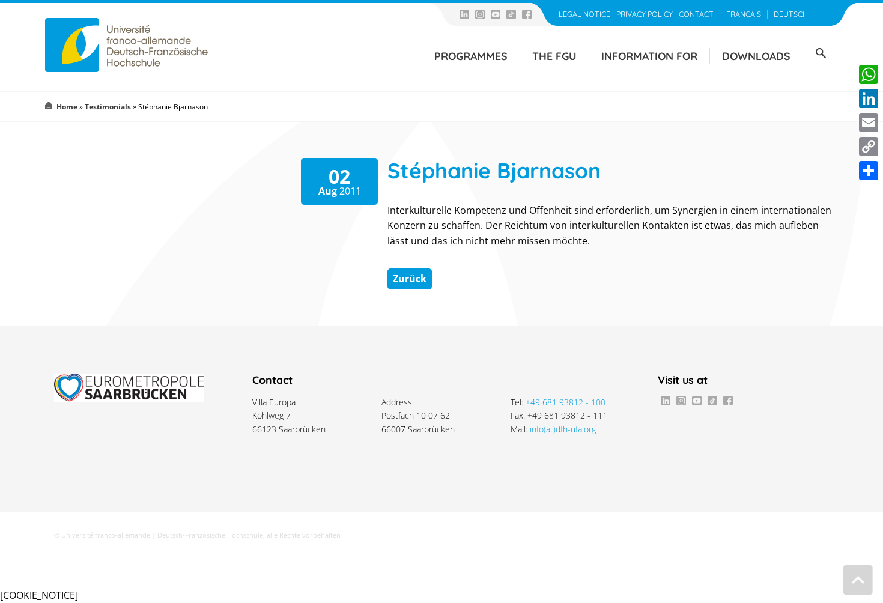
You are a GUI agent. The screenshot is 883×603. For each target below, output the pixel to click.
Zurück (409, 278)
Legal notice (584, 14)
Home (66, 107)
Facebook (527, 14)
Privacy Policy (644, 14)
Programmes (471, 55)
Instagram (480, 14)
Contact (696, 14)
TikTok (511, 14)
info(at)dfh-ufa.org (563, 429)
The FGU (554, 55)
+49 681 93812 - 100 (565, 402)
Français (743, 14)
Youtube (495, 14)
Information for (649, 55)
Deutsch (791, 14)
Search (820, 53)
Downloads (756, 55)
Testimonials (108, 107)
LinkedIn (464, 14)
